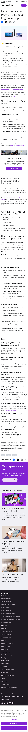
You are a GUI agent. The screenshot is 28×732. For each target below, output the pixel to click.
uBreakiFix (8, 1)
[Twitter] (4, 703)
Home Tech (14, 455)
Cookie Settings (14, 719)
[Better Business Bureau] (2, 699)
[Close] (26, 707)
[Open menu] (3, 5)
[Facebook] (7, 703)
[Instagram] (2, 703)
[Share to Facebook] (2, 22)
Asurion (3, 1)
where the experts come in (17, 145)
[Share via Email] (10, 22)
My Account (24, 1)
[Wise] (7, 699)
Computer (8, 455)
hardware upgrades (18, 89)
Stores (17, 1)
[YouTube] (10, 703)
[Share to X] (6, 22)
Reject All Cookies (14, 723)
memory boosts (5, 89)
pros (14, 96)
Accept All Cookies (14, 728)
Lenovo (3, 455)
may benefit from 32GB (10, 410)
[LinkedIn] (12, 703)
